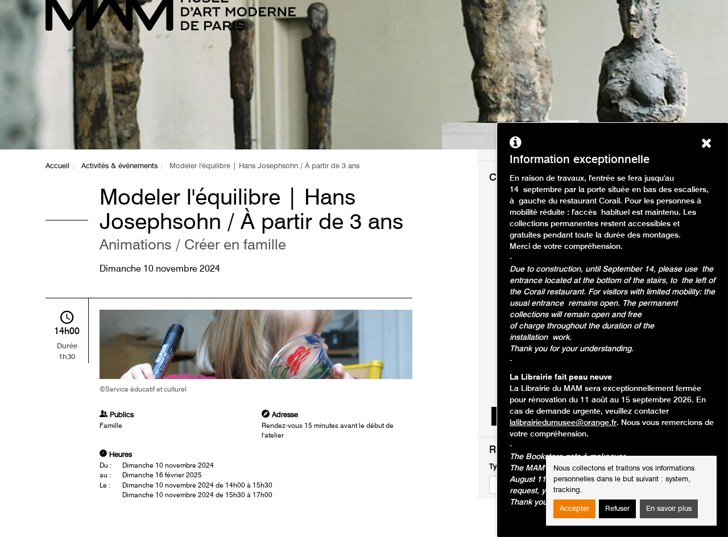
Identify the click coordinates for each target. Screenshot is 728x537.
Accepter (574, 509)
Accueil (57, 166)
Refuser (617, 509)
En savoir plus (669, 509)
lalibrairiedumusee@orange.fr (563, 423)
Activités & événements (119, 166)
